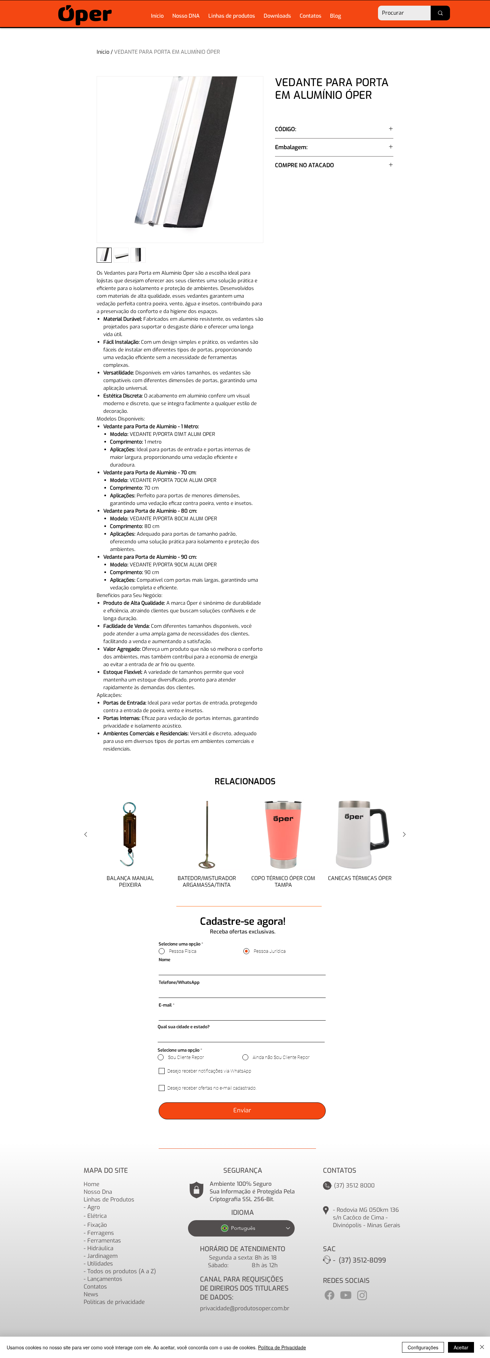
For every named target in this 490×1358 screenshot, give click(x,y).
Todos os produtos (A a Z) (121, 1271)
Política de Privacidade (282, 1347)
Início (103, 51)
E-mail (165, 1005)
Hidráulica (100, 1248)
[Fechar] (482, 1347)
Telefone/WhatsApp (179, 982)
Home (91, 1184)
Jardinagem (102, 1256)
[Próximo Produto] (404, 834)
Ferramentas (104, 1241)
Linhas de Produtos (109, 1199)
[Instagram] (362, 1295)
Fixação (97, 1225)
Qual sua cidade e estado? (184, 1027)
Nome (164, 960)
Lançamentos (104, 1279)
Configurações (423, 1347)
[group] (245, 847)
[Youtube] (345, 1295)
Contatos (95, 1287)
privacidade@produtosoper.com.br (244, 1308)
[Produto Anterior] (86, 834)
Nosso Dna (98, 1192)
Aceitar (461, 1347)
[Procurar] (440, 13)
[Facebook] (329, 1295)
